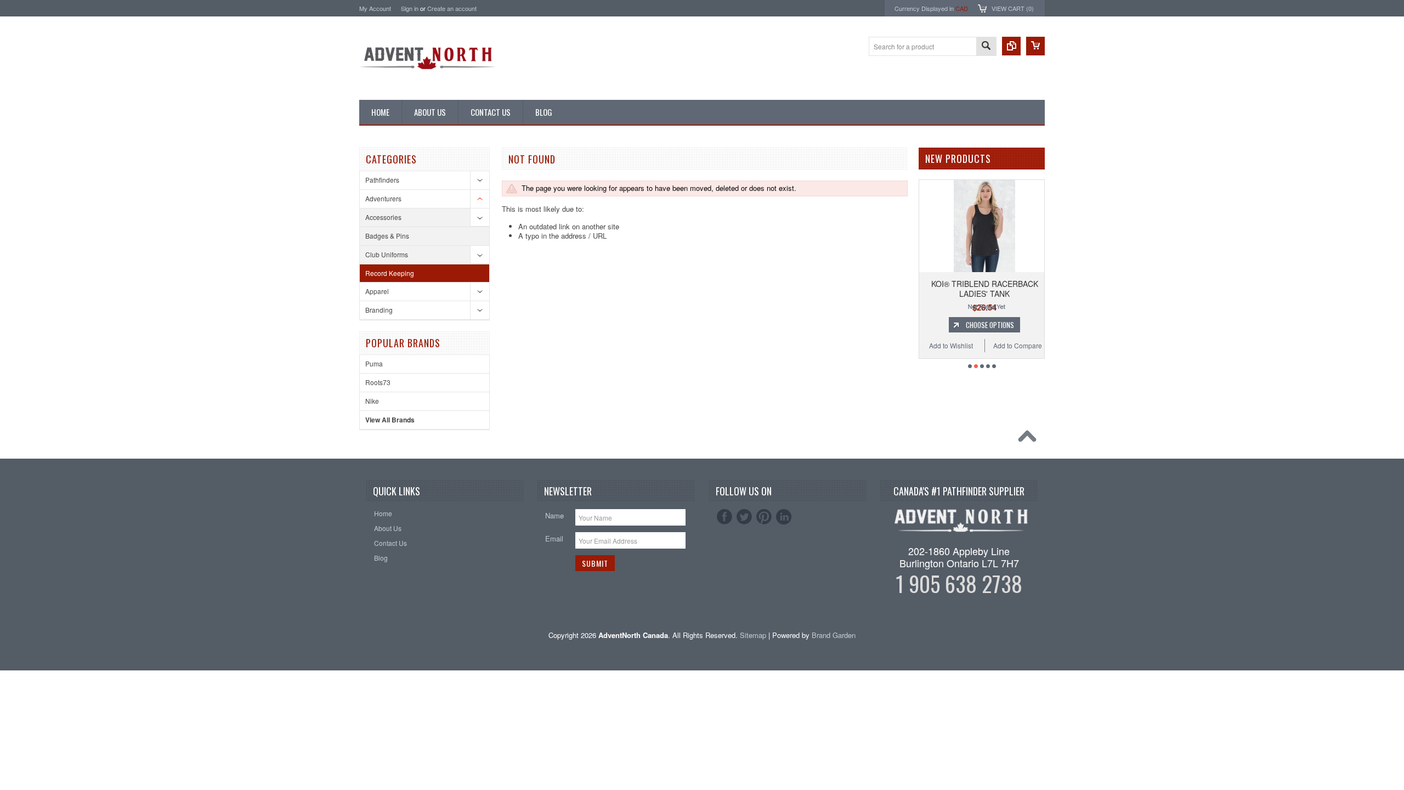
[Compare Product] (1011, 46)
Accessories (383, 217)
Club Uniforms (386, 254)
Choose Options (990, 324)
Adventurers (383, 198)
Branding (379, 309)
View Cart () (1013, 8)
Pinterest (764, 516)
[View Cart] (1035, 46)
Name (554, 515)
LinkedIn (783, 516)
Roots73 (377, 382)
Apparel (377, 291)
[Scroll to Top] (1030, 439)
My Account (375, 8)
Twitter (744, 516)
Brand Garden (834, 635)
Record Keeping (389, 273)
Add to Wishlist (951, 345)
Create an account (452, 8)
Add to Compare (1017, 345)
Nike (372, 400)
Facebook (724, 516)
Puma (374, 363)
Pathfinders (382, 179)
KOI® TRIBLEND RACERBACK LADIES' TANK (984, 288)
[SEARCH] (986, 47)
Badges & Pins (387, 235)
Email (554, 538)
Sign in (409, 8)
